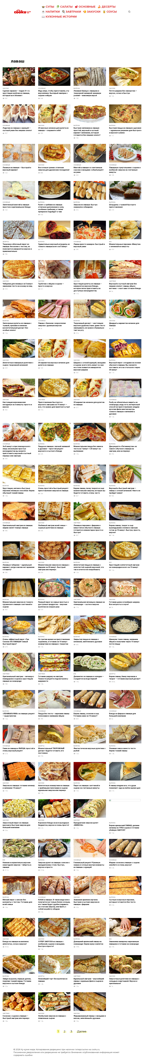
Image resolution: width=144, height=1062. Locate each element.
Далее (81, 1031)
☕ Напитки (51, 11)
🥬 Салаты (64, 6)
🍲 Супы (48, 6)
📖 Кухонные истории (59, 16)
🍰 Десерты (107, 6)
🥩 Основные (85, 6)
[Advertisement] (72, 39)
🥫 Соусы (110, 11)
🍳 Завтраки (71, 11)
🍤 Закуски (91, 11)
